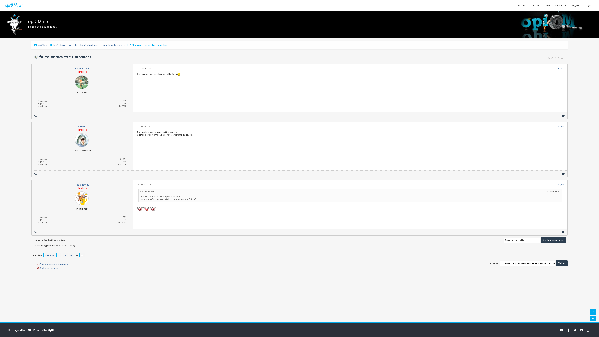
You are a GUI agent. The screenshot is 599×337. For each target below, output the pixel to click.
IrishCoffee (82, 68)
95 (66, 255)
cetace (82, 126)
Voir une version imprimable (54, 264)
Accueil (522, 5)
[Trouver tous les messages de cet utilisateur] (35, 116)
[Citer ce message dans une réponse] (563, 116)
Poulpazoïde (82, 184)
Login (588, 5)
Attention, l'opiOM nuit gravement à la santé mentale (97, 44)
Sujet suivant (59, 240)
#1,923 (561, 184)
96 (71, 255)
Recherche (561, 5)
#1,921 (561, 68)
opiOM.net (14, 5)
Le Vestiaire (59, 44)
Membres (536, 5)
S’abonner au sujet (49, 268)
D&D (28, 330)
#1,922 (561, 126)
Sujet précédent (44, 240)
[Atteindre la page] (82, 255)
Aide (548, 5)
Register (576, 5)
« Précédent (50, 255)
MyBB (51, 330)
